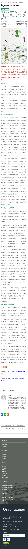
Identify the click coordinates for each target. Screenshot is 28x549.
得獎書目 (10, 499)
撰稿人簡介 (5, 390)
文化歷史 (4, 470)
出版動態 (4, 440)
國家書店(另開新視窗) (7, 485)
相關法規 (4, 499)
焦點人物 (4, 458)
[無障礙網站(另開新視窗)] (6, 542)
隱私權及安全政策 (14, 2)
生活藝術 (4, 468)
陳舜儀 (7, 24)
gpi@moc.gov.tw (12, 526)
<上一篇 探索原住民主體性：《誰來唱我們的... (13, 425)
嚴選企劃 (4, 450)
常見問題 (4, 497)
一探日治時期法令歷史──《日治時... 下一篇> (15, 428)
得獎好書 (4, 454)
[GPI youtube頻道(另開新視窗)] (8, 539)
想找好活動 (4, 444)
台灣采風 (4, 466)
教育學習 (4, 471)
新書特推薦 (4, 446)
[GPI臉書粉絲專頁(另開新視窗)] (5, 539)
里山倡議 (19, 24)
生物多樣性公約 (21, 21)
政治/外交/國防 (5, 477)
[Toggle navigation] (25, 5)
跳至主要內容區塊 (4, 0)
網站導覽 (2, 2)
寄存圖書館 (4, 489)
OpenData (10, 497)
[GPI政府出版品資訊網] (10, 5)
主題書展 (4, 456)
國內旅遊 (23, 24)
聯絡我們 (21, 2)
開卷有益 (4, 462)
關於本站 (7, 2)
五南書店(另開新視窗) (7, 487)
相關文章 (12, 390)
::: (3, 506)
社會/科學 (4, 473)
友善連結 (4, 501)
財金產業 (4, 475)
